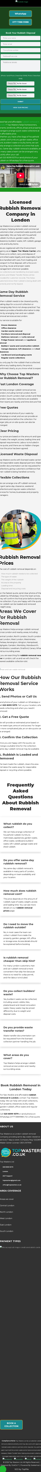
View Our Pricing (20, 107)
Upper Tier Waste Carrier (23, 251)
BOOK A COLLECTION (11, 1424)
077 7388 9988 (20, 22)
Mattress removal (9, 337)
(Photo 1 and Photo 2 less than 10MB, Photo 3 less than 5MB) (20, 77)
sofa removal (28, 337)
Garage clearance (9, 349)
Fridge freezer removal (12, 340)
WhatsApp (20, 13)
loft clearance (24, 349)
